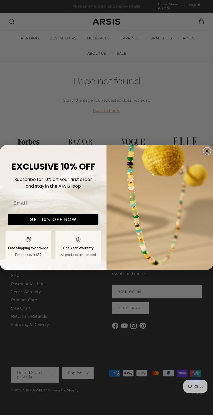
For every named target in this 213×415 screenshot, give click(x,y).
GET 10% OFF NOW (53, 219)
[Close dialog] (207, 151)
